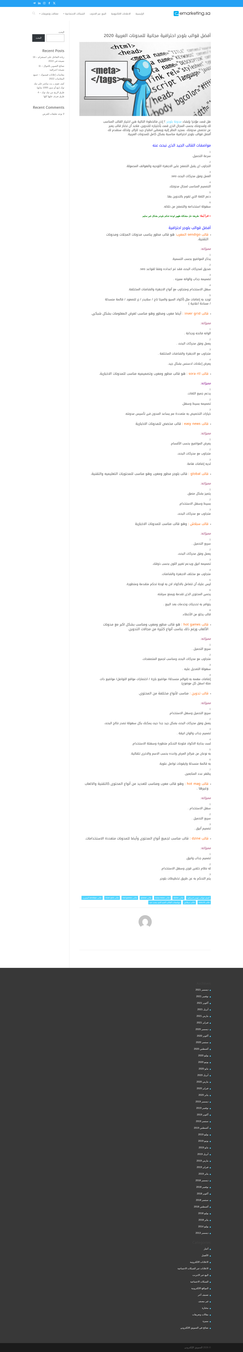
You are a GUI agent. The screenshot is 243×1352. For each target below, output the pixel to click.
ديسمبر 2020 (202, 1029)
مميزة (205, 1321)
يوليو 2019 (203, 1134)
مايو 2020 (203, 1068)
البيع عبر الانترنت (200, 1275)
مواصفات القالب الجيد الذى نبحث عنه (164, 902)
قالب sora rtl (204, 902)
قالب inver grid (112, 898)
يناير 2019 (203, 1173)
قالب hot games (130, 898)
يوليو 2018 (203, 1213)
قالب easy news (162, 898)
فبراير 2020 (202, 1088)
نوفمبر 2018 (202, 1187)
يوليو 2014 (203, 1226)
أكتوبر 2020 (202, 1035)
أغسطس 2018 (201, 1206)
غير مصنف (203, 1301)
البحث (61, 32)
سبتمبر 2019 (202, 1121)
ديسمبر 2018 (202, 1180)
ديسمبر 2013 (202, 1233)
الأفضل (205, 1255)
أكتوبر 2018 (202, 1193)
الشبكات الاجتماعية (199, 1281)
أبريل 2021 (202, 1009)
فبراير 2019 (202, 1167)
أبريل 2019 (202, 1154)
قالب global (146, 898)
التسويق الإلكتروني (193, 1347)
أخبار (206, 1248)
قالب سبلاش (189, 902)
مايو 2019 (203, 1147)
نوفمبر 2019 (202, 1108)
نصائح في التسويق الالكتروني (194, 1327)
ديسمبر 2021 (202, 989)
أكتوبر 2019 (202, 1114)
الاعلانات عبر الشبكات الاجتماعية (193, 1268)
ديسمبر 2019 (202, 1101)
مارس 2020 (202, 1081)
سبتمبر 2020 (202, 1042)
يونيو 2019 (203, 1141)
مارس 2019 (202, 1160)
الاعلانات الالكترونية (199, 1262)
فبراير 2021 (202, 1022)
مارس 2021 (202, 1016)
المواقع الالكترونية (199, 1288)
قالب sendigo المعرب (92, 898)
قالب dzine (178, 898)
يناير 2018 (203, 1220)
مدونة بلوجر (174, 121)
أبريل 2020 (202, 1075)
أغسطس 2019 (201, 1127)
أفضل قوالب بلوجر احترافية (198, 898)
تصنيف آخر (203, 1295)
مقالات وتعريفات (200, 1314)
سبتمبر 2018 (202, 1200)
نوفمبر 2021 (202, 996)
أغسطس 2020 (201, 1048)
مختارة (205, 1308)
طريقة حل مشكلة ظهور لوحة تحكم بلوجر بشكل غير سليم (170, 216)
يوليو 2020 (203, 1055)
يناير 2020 (203, 1095)
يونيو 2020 (203, 1062)
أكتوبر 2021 (202, 1003)
